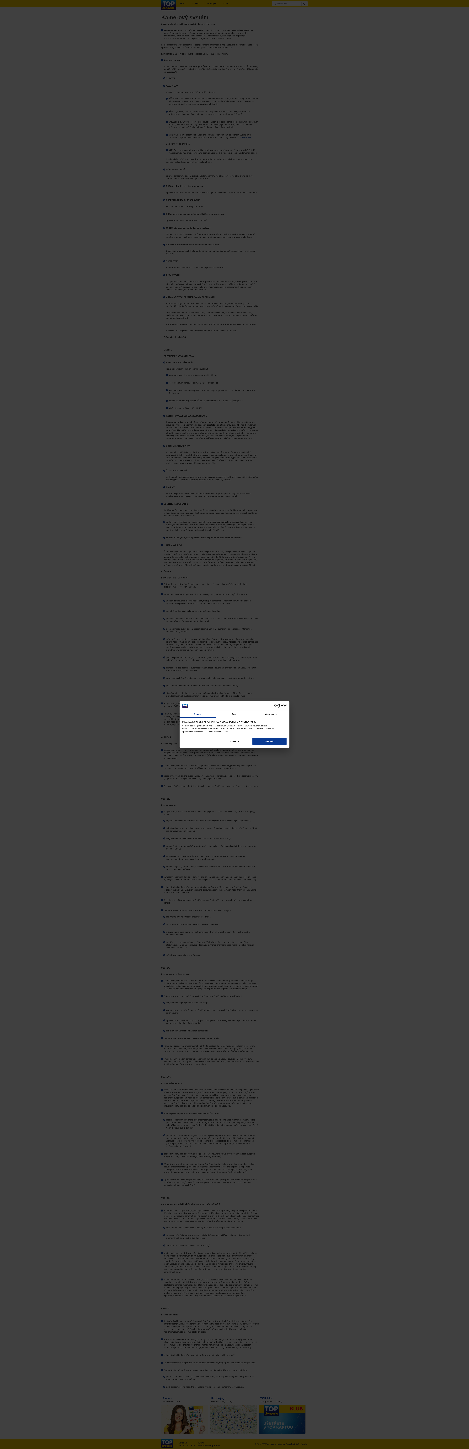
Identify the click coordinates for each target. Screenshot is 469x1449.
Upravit (233, 741)
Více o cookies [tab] (271, 714)
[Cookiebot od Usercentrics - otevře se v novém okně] (276, 706)
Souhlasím (269, 741)
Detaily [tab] (235, 714)
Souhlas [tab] (197, 714)
